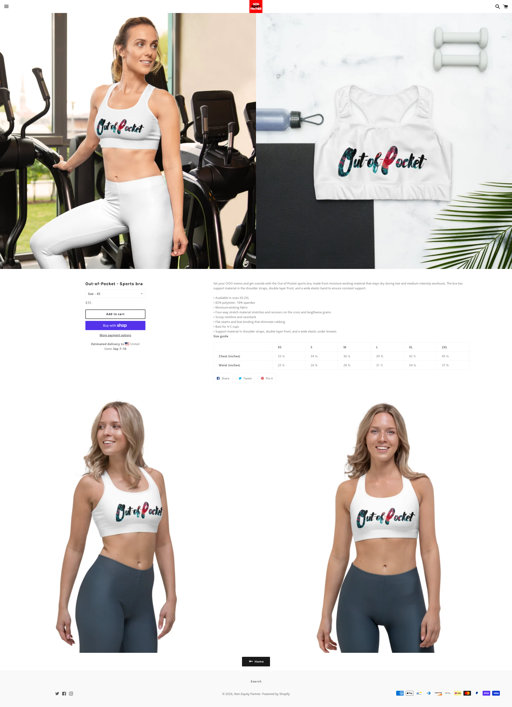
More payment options (115, 335)
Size (90, 294)
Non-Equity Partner (247, 694)
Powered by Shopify (276, 694)
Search (256, 681)
